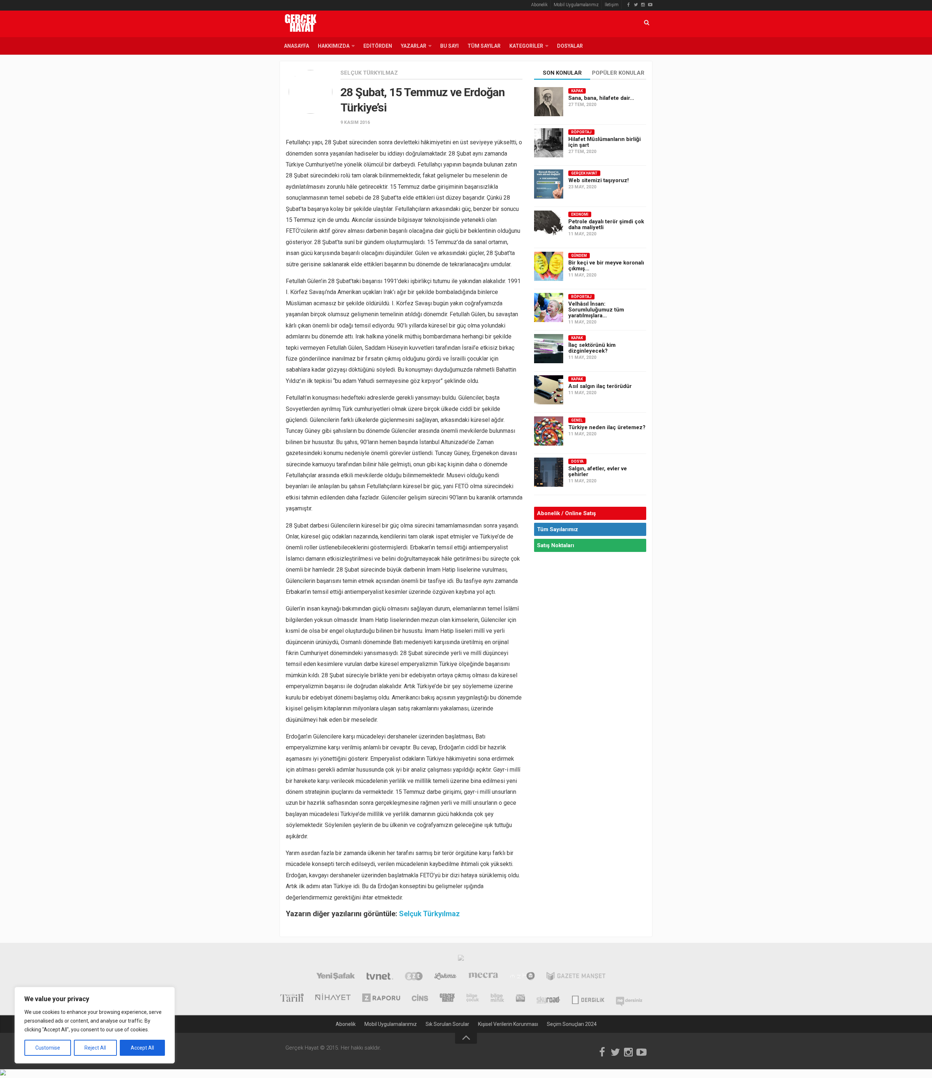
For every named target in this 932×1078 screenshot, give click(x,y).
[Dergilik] (588, 998)
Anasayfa (296, 46)
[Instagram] (643, 5)
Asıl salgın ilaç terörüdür (600, 386)
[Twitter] (635, 5)
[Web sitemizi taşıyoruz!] (548, 184)
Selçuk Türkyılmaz (369, 73)
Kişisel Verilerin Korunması (508, 1024)
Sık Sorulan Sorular (447, 1024)
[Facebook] (628, 5)
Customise (47, 1048)
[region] (95, 1025)
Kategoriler (526, 46)
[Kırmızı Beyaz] (520, 998)
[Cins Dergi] (420, 998)
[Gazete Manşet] (575, 977)
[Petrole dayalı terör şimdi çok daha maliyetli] (548, 225)
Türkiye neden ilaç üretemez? (606, 427)
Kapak (577, 91)
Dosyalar (570, 46)
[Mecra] (483, 977)
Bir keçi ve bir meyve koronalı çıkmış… (606, 265)
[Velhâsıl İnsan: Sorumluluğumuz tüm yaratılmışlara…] (548, 307)
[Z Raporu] (381, 998)
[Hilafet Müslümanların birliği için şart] (548, 142)
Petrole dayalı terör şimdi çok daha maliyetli (606, 224)
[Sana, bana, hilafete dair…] (548, 101)
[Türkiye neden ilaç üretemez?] (548, 431)
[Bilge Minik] (497, 998)
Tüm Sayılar (484, 46)
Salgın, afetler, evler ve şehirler (597, 471)
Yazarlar (413, 46)
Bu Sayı (449, 46)
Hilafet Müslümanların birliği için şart (604, 142)
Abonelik (539, 4)
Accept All (142, 1048)
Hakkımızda (334, 46)
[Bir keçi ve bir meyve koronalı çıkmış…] (548, 266)
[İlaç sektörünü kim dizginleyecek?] (548, 348)
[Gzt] (414, 977)
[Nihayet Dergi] (333, 998)
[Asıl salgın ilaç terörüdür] (548, 389)
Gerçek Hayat (584, 173)
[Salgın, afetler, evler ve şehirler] (548, 472)
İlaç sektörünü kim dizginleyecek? (592, 348)
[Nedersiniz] (629, 998)
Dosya (577, 461)
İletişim (612, 4)
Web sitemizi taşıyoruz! (598, 180)
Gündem (579, 256)
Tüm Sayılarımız (557, 529)
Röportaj (581, 132)
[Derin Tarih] (292, 998)
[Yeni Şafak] (335, 977)
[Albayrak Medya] (461, 959)
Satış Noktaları (555, 545)
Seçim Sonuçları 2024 (572, 1024)
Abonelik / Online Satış (566, 513)
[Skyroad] (548, 998)
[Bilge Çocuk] (472, 998)
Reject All (95, 1048)
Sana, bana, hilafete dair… (601, 98)
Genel (576, 420)
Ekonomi (579, 214)
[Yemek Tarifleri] (445, 977)
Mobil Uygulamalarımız (576, 4)
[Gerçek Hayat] (447, 998)
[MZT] (522, 977)
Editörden (377, 46)
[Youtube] (650, 5)
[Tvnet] (380, 977)
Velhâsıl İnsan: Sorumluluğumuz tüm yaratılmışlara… (596, 310)
